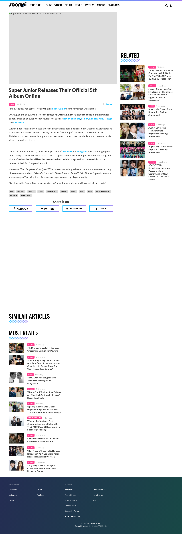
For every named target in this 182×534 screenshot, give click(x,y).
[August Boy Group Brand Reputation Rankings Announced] (132, 149)
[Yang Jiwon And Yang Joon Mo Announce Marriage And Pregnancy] (16, 377)
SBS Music (19, 122)
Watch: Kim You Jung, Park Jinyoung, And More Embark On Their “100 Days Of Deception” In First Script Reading (43, 425)
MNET (102, 118)
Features (114, 5)
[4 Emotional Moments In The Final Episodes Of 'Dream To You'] (16, 438)
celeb (30, 374)
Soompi (109, 104)
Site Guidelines (99, 489)
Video (58, 5)
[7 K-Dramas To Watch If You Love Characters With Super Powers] (16, 348)
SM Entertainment (103, 191)
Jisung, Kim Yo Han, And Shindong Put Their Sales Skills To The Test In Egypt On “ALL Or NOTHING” (160, 95)
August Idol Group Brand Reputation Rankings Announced (160, 112)
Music (101, 5)
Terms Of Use (70, 495)
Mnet (82, 191)
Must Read (21, 333)
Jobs (94, 500)
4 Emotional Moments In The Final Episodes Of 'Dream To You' (43, 440)
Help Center (98, 495)
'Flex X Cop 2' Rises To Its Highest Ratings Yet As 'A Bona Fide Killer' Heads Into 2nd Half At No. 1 (43, 454)
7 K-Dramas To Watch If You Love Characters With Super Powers (43, 349)
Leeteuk (67, 151)
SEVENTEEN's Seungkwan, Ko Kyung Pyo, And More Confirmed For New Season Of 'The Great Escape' (159, 172)
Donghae (82, 151)
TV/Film (152, 67)
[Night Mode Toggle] (171, 6)
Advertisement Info (73, 516)
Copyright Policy (72, 511)
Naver (66, 118)
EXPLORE (35, 5)
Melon (84, 118)
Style (78, 5)
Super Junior (59, 108)
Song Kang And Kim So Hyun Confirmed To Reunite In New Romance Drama (41, 468)
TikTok (39, 489)
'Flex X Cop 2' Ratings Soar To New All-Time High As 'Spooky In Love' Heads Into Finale (44, 395)
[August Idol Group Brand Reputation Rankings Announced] (132, 112)
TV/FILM (89, 5)
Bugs (109, 118)
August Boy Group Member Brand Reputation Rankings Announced (158, 132)
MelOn (73, 191)
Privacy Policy (71, 500)
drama (30, 344)
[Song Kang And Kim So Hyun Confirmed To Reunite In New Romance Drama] (16, 465)
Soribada (75, 118)
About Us (69, 489)
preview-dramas (34, 418)
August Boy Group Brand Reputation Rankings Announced (160, 149)
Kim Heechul (52, 191)
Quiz (49, 5)
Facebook (21, 208)
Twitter (48, 208)
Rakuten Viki (97, 526)
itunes (41, 191)
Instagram (75, 208)
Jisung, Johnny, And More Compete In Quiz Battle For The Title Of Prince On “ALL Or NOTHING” (160, 74)
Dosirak (93, 118)
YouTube (40, 495)
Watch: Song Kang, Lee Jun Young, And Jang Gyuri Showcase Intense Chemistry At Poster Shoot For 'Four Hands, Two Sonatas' (43, 364)
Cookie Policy (70, 505)
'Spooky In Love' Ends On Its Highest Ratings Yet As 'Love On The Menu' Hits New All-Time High (44, 409)
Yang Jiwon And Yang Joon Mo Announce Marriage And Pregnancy (41, 380)
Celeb (68, 5)
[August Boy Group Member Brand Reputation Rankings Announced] (132, 131)
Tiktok (102, 208)
